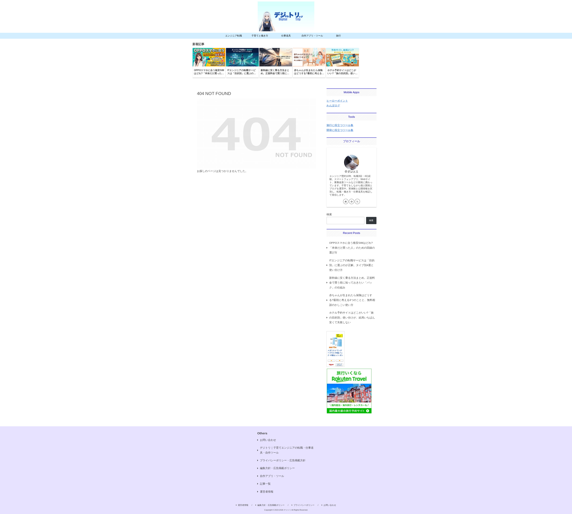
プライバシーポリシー (304, 505)
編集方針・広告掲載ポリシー (277, 468)
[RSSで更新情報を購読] (357, 201)
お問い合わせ (268, 440)
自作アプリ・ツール (272, 476)
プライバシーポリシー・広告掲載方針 (283, 460)
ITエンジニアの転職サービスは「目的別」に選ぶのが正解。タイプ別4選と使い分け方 (351, 265)
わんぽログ (333, 105)
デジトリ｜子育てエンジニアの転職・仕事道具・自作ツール (287, 450)
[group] (209, 63)
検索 (329, 214)
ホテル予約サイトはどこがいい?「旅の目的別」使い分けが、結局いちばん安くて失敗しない (352, 317)
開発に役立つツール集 (340, 130)
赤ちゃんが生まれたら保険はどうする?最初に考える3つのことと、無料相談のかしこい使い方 (352, 300)
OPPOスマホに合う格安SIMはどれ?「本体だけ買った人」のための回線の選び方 (352, 247)
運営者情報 (266, 491)
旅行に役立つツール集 (340, 125)
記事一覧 (265, 483)
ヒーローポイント (337, 100)
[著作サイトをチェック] (345, 201)
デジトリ (353, 171)
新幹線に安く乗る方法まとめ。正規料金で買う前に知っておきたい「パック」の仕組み (352, 282)
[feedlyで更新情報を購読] (351, 201)
